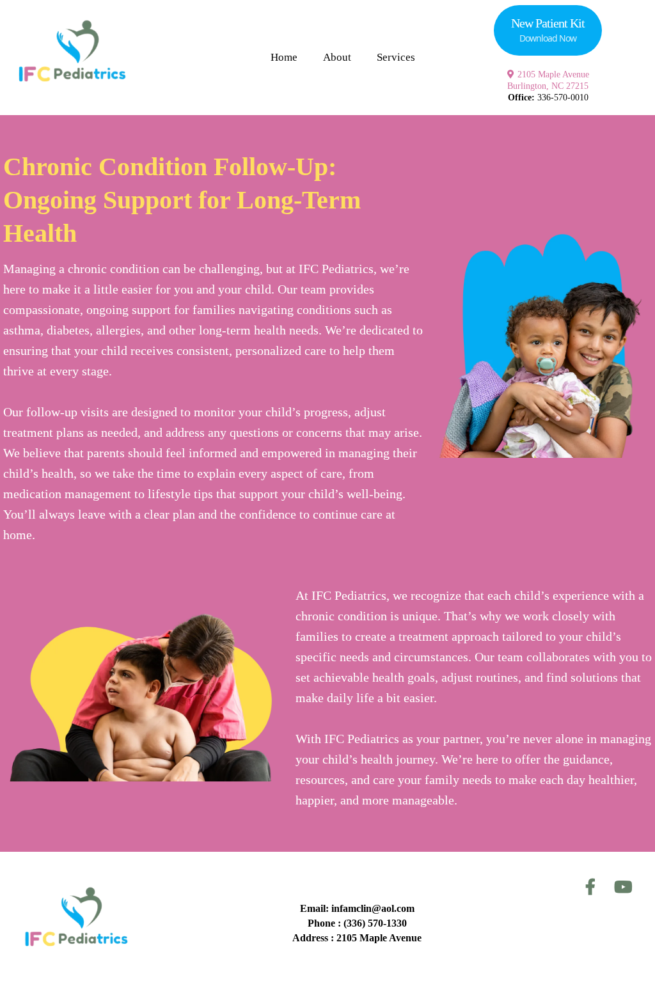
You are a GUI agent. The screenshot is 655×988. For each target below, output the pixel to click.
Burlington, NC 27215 (547, 86)
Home (284, 57)
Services (396, 57)
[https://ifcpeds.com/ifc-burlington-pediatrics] (70, 57)
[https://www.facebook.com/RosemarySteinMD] (593, 887)
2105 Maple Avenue (553, 74)
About (337, 57)
